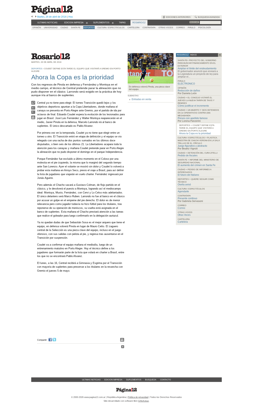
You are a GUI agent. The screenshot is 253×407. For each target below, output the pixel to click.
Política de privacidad (138, 397)
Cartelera (183, 221)
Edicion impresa (113, 380)
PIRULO (191, 27)
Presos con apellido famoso (193, 118)
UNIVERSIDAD (51, 27)
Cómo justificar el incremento (193, 105)
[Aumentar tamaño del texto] (33, 108)
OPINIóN (36, 27)
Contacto (165, 380)
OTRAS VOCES (166, 27)
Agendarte (183, 191)
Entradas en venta (141, 99)
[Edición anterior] (32, 16)
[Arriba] (122, 347)
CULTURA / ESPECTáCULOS (111, 27)
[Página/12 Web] (52, 13)
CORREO (180, 27)
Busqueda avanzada (208, 17)
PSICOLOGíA (204, 27)
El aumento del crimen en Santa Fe (196, 165)
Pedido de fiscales (187, 155)
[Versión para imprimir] (33, 118)
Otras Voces (184, 215)
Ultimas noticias (91, 380)
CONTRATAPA (149, 27)
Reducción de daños (189, 90)
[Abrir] (87, 22)
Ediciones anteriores (178, 17)
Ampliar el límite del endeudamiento (197, 68)
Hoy (70, 16)
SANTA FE (75, 27)
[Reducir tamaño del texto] (33, 113)
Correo (181, 208)
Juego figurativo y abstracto (192, 145)
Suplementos (133, 380)
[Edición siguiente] (36, 16)
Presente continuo (187, 198)
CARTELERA (133, 27)
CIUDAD (64, 27)
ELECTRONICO (186, 83)
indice (193, 55)
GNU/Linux (143, 401)
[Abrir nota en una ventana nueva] (33, 103)
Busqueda (150, 380)
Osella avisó (184, 184)
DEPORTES (88, 27)
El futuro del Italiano (188, 174)
